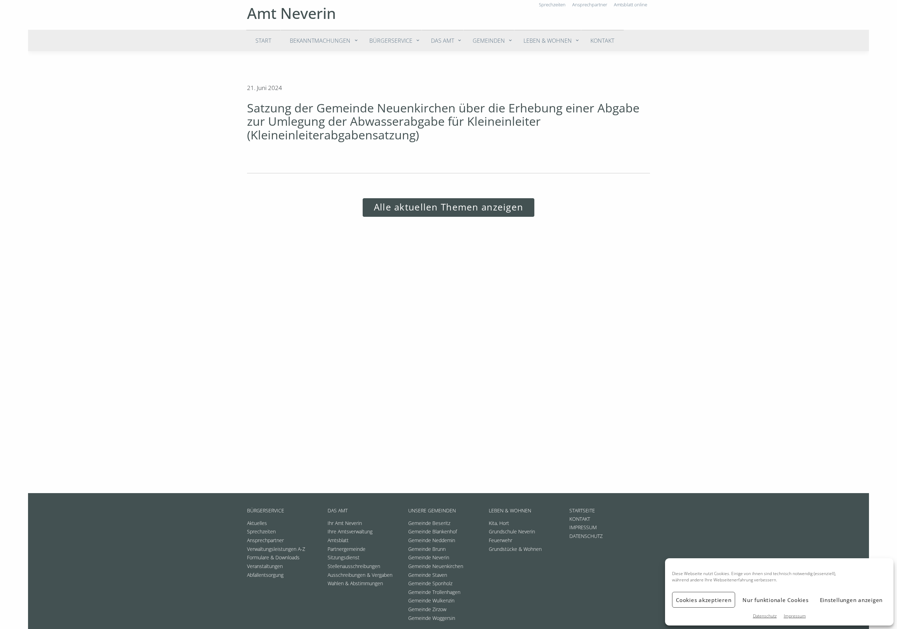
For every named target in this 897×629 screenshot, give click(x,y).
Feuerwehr (500, 540)
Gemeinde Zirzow (427, 609)
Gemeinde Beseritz (429, 523)
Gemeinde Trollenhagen (434, 592)
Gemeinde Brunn (427, 549)
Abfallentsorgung (265, 575)
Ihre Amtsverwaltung (350, 531)
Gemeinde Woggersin (431, 618)
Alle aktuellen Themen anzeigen (448, 207)
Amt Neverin (291, 13)
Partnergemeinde (346, 549)
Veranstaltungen (265, 566)
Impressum (795, 616)
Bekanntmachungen (320, 40)
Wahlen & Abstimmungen (355, 583)
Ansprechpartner (265, 540)
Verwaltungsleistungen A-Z (276, 549)
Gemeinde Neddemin (431, 540)
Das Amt (442, 40)
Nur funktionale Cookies (775, 599)
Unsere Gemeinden (432, 510)
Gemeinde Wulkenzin (431, 600)
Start (263, 40)
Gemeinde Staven (427, 575)
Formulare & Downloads (273, 557)
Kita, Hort (499, 523)
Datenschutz (765, 616)
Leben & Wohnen (547, 40)
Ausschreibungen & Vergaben (360, 575)
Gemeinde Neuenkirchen (435, 566)
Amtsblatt (338, 540)
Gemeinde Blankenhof (432, 531)
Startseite (582, 510)
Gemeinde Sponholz (430, 583)
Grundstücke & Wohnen (515, 549)
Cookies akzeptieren (703, 599)
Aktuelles (257, 523)
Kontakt (602, 40)
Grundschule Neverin (512, 531)
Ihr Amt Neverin (345, 523)
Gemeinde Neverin (428, 557)
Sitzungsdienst (344, 557)
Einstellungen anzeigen (851, 599)
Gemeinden (489, 40)
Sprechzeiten (261, 531)
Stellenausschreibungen (354, 566)
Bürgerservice (390, 40)
